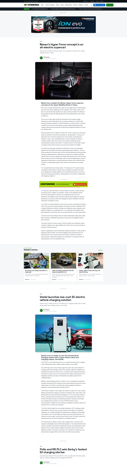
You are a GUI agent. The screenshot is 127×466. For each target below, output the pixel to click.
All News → (100, 250)
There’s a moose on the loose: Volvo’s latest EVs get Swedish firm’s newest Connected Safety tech (84, 9)
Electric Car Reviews (50, 4)
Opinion (58, 4)
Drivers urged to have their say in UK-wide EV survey (46, 9)
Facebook (86, 1)
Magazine (81, 4)
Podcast (86, 4)
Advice (62, 4)
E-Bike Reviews (68, 4)
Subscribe (109, 5)
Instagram (92, 1)
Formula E (75, 4)
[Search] (91, 5)
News (42, 4)
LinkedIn (101, 1)
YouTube (97, 1)
